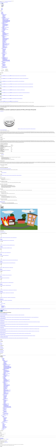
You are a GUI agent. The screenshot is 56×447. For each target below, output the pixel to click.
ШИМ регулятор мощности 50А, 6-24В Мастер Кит (5, 270)
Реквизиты (1, 343)
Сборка (11, 308)
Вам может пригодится (28, 308)
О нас (0, 342)
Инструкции (5, 308)
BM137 (1, 276)
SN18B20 (1, 246)
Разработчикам (1, 347)
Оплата (5, 2)
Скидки (1, 2)
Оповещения (2, 306)
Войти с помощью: (2, 436)
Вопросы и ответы (2, 201)
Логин (1, 432)
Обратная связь (1, 351)
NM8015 (1, 239)
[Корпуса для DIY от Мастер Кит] (4, 71)
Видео (22, 308)
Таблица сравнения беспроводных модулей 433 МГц (5, 168)
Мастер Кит (4, 355)
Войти (1, 435)
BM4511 (1, 269)
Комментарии (24, 308)
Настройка (13, 308)
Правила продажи (2, 350)
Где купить (3, 2)
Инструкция (2, 154)
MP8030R (1, 291)
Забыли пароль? (1, 438)
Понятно (1, 446)
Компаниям (1, 346)
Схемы (7, 308)
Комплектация (9, 308)
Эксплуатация (16, 308)
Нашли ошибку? (2, 352)
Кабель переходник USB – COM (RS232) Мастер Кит (5, 285)
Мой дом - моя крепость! (3, 172)
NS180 (1, 254)
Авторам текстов (2, 348)
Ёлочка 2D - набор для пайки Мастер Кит (4, 255)
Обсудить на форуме (2, 309)
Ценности (1, 302)
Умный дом (2, 307)
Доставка (7, 2)
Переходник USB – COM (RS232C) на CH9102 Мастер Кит (6, 300)
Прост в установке (3, 303)
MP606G (1, 261)
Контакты (1, 344)
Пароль (1, 433)
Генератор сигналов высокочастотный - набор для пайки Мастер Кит (7, 240)
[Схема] (10, 175)
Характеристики (2, 308)
